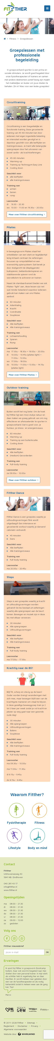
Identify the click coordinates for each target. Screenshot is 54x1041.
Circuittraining (16, 102)
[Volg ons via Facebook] (7, 938)
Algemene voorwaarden (15, 1029)
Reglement (9, 1026)
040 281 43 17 (11, 883)
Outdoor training (17, 387)
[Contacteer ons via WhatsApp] (22, 938)
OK (47, 952)
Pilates (11, 227)
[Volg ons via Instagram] (14, 938)
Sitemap (31, 1022)
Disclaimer (22, 1026)
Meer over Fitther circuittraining (26, 214)
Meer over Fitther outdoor (22, 480)
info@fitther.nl (10, 886)
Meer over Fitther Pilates (22, 374)
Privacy (34, 1026)
